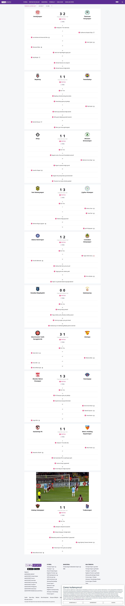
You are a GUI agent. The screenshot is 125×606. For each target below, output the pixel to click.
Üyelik (25, 597)
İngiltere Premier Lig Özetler (93, 573)
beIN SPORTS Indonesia (30, 588)
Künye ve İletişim (54, 597)
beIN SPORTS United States (31, 576)
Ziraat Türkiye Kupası (52, 571)
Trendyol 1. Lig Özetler (91, 571)
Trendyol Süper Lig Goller (92, 566)
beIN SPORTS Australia (30, 580)
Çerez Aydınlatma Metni (79, 599)
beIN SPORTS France (29, 578)
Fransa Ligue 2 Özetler (91, 581)
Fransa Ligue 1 (50, 583)
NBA (64, 569)
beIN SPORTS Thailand (29, 584)
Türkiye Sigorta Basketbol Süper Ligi (72, 566)
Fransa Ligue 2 (50, 593)
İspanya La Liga (50, 585)
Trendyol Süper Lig (51, 566)
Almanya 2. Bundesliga (52, 591)
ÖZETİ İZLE (63, 19)
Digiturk (26, 572)
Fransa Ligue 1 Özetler (91, 577)
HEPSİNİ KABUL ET (73, 602)
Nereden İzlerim (28, 599)
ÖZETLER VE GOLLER (34, 2)
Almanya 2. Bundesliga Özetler (93, 579)
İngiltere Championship (53, 589)
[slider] (62, 497)
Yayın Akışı (31, 597)
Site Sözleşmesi (44, 597)
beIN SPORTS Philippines (30, 586)
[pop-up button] (85, 500)
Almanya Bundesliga (52, 581)
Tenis (87, 583)
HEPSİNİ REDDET (93, 602)
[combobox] (30, 6)
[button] (6, 2)
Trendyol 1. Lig (50, 569)
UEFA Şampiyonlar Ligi (52, 575)
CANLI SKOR (60, 2)
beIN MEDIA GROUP (29, 574)
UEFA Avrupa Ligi (51, 577)
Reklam (37, 597)
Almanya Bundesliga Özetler (92, 575)
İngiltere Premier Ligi (52, 573)
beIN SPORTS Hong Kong (30, 582)
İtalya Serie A (50, 587)
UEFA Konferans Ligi (52, 579)
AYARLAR (113, 602)
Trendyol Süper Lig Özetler (92, 569)
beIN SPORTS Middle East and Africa (33, 591)
